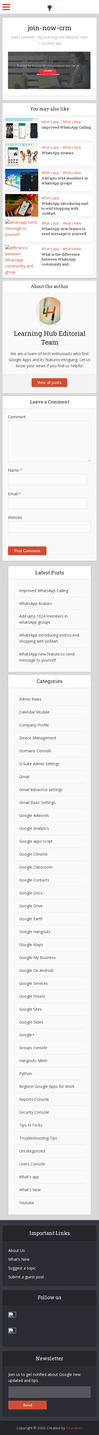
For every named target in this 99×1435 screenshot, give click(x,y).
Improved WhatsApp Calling (66, 127)
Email (14, 493)
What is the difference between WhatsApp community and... (61, 259)
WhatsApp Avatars (58, 152)
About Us (16, 1250)
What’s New (18, 1259)
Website (15, 517)
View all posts (49, 382)
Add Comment (22, 37)
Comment (17, 416)
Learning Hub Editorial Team (65, 37)
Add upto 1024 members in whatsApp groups (65, 181)
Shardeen (74, 1427)
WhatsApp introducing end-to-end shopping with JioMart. (65, 208)
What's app (50, 122)
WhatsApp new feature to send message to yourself (64, 231)
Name (15, 470)
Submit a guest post (26, 1276)
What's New (72, 122)
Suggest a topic (22, 1268)
